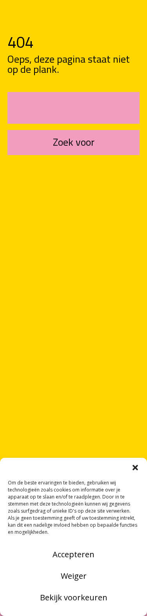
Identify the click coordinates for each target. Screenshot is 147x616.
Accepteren (73, 554)
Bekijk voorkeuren (73, 597)
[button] (135, 467)
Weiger (74, 576)
